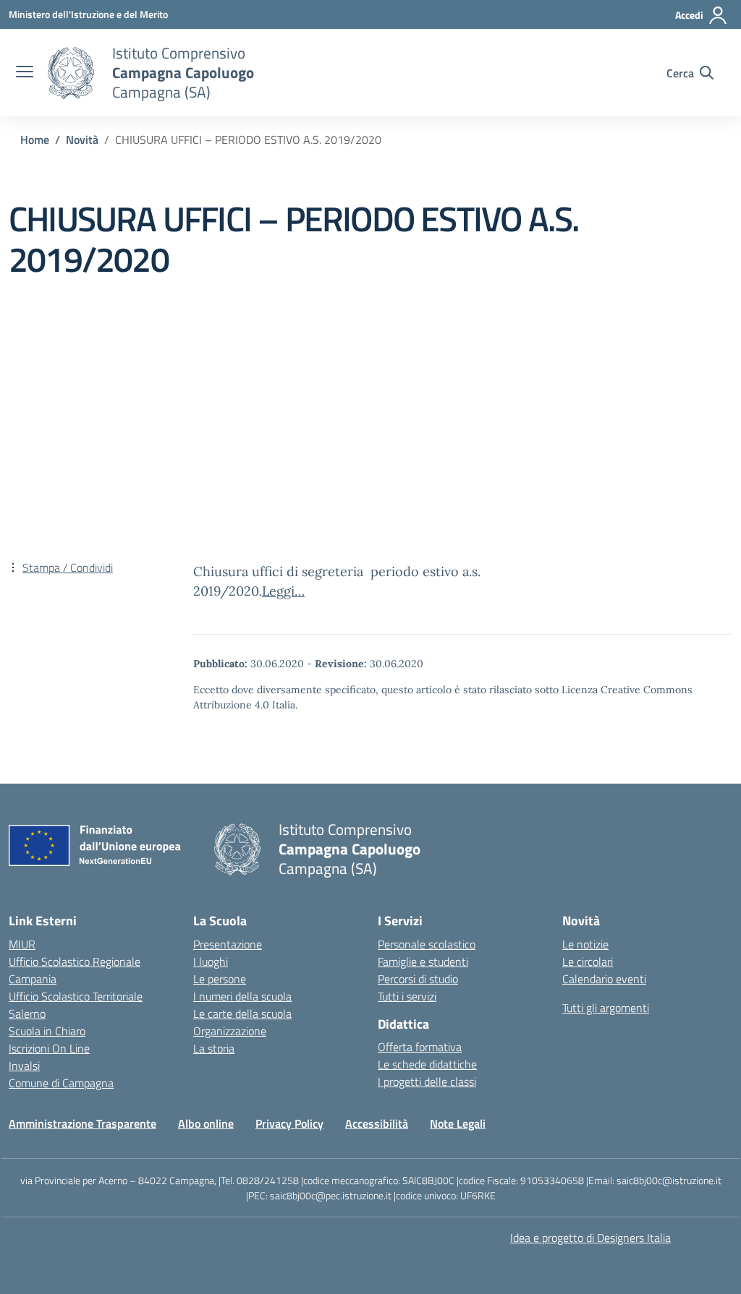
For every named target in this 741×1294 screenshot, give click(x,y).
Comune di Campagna (61, 1083)
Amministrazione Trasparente (82, 1123)
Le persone (219, 978)
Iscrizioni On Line (49, 1048)
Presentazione (227, 944)
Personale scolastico (426, 944)
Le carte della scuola (242, 1013)
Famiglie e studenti (423, 961)
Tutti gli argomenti (605, 1007)
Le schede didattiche (427, 1064)
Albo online (206, 1123)
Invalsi (24, 1065)
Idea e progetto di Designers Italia (590, 1237)
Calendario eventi (604, 978)
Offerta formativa (420, 1046)
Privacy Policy (289, 1123)
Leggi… (283, 591)
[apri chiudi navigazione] (24, 73)
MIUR (22, 944)
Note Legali (458, 1123)
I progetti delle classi (427, 1081)
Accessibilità (376, 1123)
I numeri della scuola (242, 996)
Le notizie (585, 944)
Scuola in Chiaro (47, 1031)
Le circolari (587, 961)
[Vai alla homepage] (71, 73)
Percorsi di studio (418, 978)
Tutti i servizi (407, 996)
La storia (213, 1048)
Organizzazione (229, 1031)
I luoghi (210, 961)
